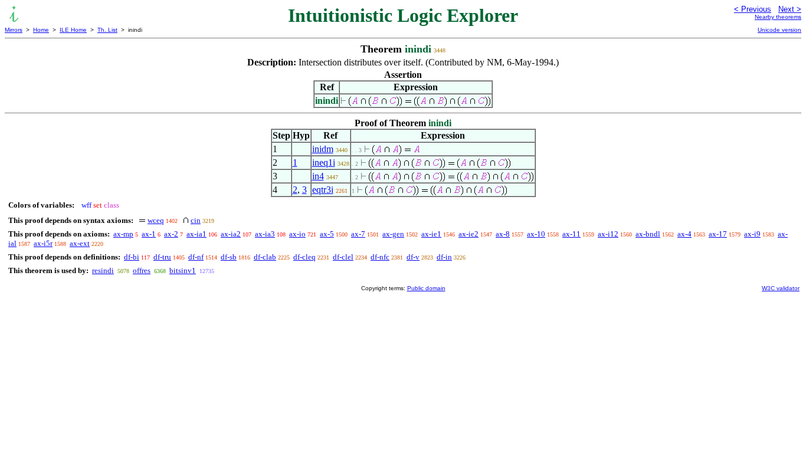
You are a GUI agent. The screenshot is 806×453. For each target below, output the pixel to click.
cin (196, 220)
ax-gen (393, 233)
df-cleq (304, 256)
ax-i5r (43, 243)
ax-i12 (608, 233)
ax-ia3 (265, 233)
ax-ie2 (468, 233)
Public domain (426, 288)
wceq (156, 220)
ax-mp (123, 233)
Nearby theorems (778, 17)
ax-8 (503, 233)
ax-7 (358, 233)
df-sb (229, 256)
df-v (413, 256)
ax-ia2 (231, 233)
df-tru (162, 256)
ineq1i (323, 162)
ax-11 (571, 233)
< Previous (752, 9)
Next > (789, 9)
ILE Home (73, 30)
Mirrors (13, 30)
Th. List (107, 30)
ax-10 (536, 233)
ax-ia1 (196, 233)
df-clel (343, 256)
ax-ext (80, 243)
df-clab (265, 256)
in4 (318, 176)
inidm (322, 149)
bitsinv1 (182, 270)
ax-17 (718, 233)
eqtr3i (322, 190)
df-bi (131, 256)
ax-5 (327, 233)
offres (141, 270)
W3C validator (781, 288)
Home (41, 30)
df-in (444, 256)
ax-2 (171, 233)
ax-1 (149, 233)
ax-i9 (752, 233)
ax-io (297, 233)
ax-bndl (647, 233)
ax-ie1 (431, 233)
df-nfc (380, 256)
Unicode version (779, 30)
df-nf (196, 256)
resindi (103, 270)
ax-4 (684, 233)
